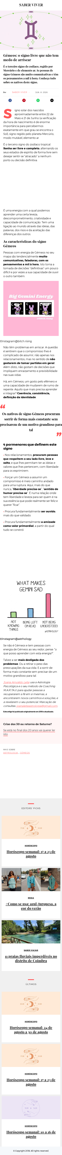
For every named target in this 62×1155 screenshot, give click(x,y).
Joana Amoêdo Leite (16, 682)
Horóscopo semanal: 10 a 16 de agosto (31, 1134)
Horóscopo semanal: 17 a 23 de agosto (31, 853)
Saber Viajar (31, 950)
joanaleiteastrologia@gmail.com (36, 706)
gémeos (25, 753)
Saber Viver (19, 92)
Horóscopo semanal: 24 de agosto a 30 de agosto (31, 1029)
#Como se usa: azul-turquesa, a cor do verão (31, 906)
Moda (31, 898)
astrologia (10, 753)
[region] (31, 185)
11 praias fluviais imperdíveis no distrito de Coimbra (31, 958)
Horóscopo (31, 846)
